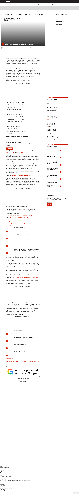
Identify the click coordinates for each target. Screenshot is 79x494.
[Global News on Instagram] (57, 456)
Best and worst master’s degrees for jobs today (23, 175)
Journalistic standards (23, 378)
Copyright (2, 484)
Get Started (9, 148)
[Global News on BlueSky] (57, 465)
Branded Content (3, 468)
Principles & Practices (4, 467)
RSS (1, 471)
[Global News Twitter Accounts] (24, 456)
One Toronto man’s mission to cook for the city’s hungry (20, 215)
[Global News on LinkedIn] (8, 465)
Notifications (2, 474)
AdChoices (76, 493)
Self (32, 210)
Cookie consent (3, 479)
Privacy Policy (20, 152)
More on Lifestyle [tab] (9, 213)
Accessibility (2, 490)
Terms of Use (2, 485)
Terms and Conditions (10, 152)
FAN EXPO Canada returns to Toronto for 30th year (19, 217)
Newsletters (2, 472)
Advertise (2, 486)
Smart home (2, 475)
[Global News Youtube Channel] (41, 456)
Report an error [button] (23, 381)
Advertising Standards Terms (6, 488)
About (1, 466)
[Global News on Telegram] (41, 465)
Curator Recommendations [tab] (11, 314)
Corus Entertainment (4, 489)
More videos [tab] (16, 213)
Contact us (2, 470)
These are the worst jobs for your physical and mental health (25, 66)
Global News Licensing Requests (6, 477)
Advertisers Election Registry (6, 476)
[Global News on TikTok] (24, 465)
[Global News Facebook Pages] (8, 456)
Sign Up (49, 204)
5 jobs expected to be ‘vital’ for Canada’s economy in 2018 (25, 277)
